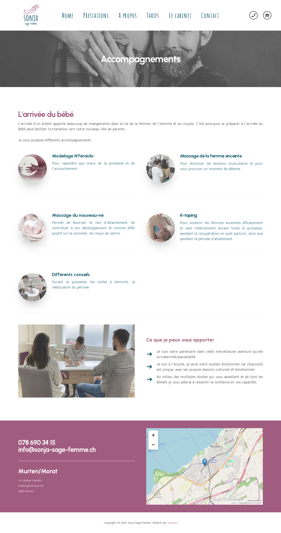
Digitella (172, 522)
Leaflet (233, 502)
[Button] (253, 15)
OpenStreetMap (245, 502)
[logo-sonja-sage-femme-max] (31, 15)
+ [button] (153, 435)
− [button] (153, 445)
